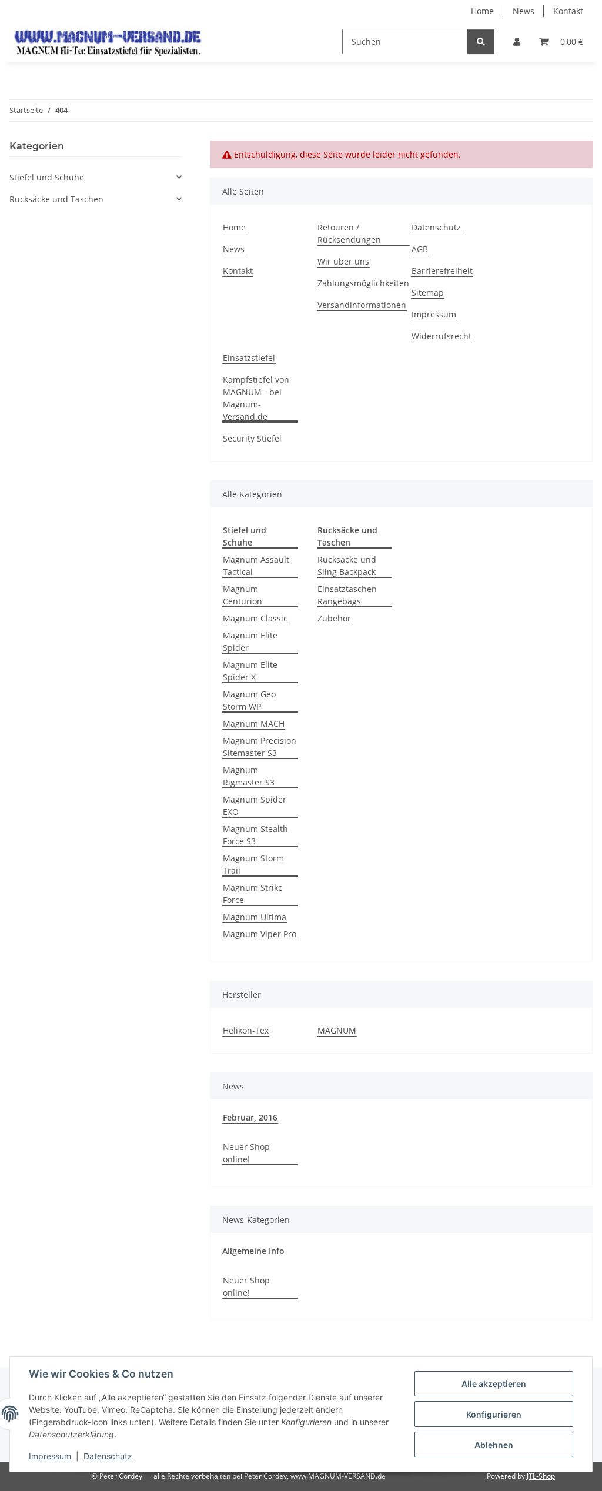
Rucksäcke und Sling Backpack (346, 565)
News (523, 10)
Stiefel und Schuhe (46, 177)
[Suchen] (480, 41)
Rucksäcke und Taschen (56, 199)
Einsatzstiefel (249, 357)
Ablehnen (493, 1445)
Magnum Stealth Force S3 (255, 835)
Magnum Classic (255, 618)
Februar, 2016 (250, 1117)
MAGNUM (336, 1030)
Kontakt (568, 10)
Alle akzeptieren (493, 1384)
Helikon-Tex (246, 1030)
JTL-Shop (541, 1476)
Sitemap (428, 292)
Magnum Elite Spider (250, 641)
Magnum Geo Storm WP (249, 700)
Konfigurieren (493, 1414)
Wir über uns (343, 261)
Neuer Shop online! (246, 1153)
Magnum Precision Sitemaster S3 (259, 746)
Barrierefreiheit (442, 270)
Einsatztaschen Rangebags (347, 595)
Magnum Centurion (242, 595)
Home (482, 10)
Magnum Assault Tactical (256, 565)
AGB (420, 249)
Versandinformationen (361, 304)
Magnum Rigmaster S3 (249, 776)
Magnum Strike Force (253, 893)
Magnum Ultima (254, 916)
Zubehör (334, 618)
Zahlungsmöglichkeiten (363, 283)
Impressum (50, 1456)
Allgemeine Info (253, 1250)
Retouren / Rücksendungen (349, 233)
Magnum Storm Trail (253, 864)
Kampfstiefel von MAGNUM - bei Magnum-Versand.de (256, 398)
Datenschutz (107, 1456)
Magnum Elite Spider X (250, 671)
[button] (517, 41)
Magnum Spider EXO (254, 805)
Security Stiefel (252, 438)
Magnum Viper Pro (259, 934)
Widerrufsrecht (441, 336)
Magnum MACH (254, 723)
